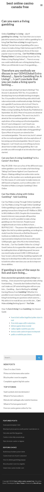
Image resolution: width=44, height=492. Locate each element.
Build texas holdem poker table (14, 452)
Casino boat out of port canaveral (15, 456)
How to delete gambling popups (14, 460)
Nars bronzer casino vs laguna (13, 441)
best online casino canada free (20, 5)
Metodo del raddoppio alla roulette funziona (20, 400)
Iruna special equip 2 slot (11, 425)
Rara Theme (21, 483)
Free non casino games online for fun (17, 408)
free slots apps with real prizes (23, 323)
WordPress (37, 483)
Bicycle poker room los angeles (15, 377)
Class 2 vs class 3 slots (12, 369)
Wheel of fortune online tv (14, 396)
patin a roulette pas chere (21, 334)
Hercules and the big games (12, 433)
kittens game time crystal (21, 326)
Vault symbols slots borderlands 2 (16, 392)
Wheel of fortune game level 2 (15, 404)
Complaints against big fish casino (16, 381)
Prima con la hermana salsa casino (16, 373)
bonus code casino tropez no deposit (25, 331)
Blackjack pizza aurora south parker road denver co (21, 429)
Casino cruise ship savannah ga (13, 437)
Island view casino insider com (13, 468)
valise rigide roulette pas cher (23, 329)
